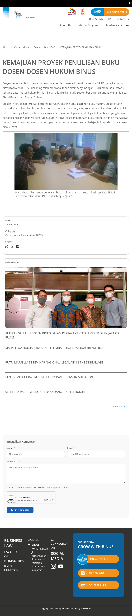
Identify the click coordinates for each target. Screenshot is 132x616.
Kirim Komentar (20, 510)
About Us (65, 25)
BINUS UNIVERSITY (100, 19)
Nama (11, 448)
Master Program (88, 25)
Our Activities (21, 47)
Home (6, 47)
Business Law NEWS (44, 47)
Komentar (13, 461)
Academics (112, 25)
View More (119, 406)
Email (71, 448)
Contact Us (122, 19)
